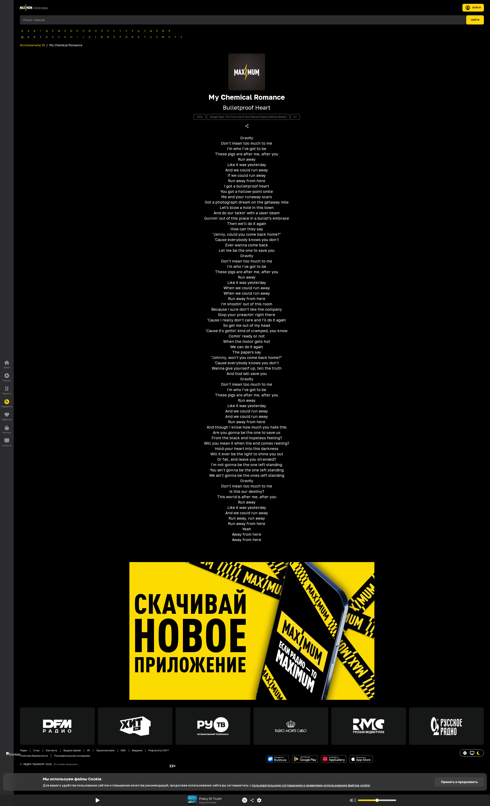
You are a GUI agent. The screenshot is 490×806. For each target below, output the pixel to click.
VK (88, 750)
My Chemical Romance (246, 97)
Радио (23, 750)
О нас (36, 750)
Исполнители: (32, 45)
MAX (123, 750)
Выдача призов (72, 750)
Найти (475, 20)
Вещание (137, 750)
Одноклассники (105, 750)
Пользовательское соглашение (72, 755)
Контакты (51, 750)
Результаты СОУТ (159, 750)
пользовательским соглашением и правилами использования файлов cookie (311, 785)
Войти (476, 7)
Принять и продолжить (459, 782)
